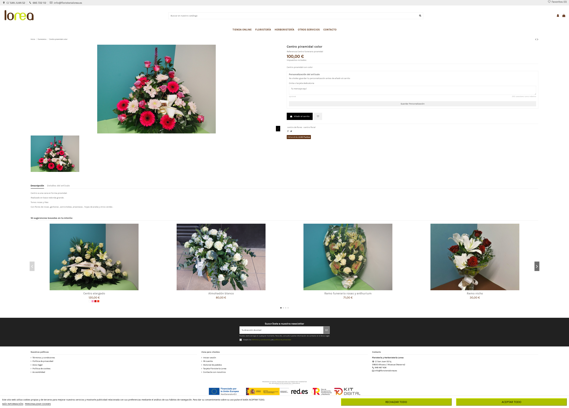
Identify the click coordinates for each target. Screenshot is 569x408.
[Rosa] (93, 301)
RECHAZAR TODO (396, 402)
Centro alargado (94, 293)
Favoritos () (559, 1)
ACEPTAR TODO (511, 402)
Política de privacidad (42, 361)
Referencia (292, 51)
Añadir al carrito (302, 116)
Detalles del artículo (58, 185)
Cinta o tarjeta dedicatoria (301, 83)
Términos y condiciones (43, 357)
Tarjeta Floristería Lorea (214, 368)
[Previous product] (536, 39)
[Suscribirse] (326, 330)
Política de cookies (41, 368)
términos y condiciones (261, 340)
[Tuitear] (291, 131)
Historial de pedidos (212, 365)
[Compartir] (288, 131)
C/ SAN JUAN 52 (16, 2)
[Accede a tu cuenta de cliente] (558, 15)
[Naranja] (98, 301)
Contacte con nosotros (214, 372)
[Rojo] (95, 301)
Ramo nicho (475, 293)
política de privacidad (282, 340)
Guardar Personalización (413, 104)
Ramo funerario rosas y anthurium (348, 293)
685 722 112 (40, 2)
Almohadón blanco (221, 293)
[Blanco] (90, 301)
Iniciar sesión (209, 357)
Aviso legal (37, 365)
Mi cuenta (208, 361)
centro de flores (294, 127)
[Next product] (537, 39)
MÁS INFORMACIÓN (12, 403)
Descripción (37, 185)
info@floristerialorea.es (68, 2)
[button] (242, 29)
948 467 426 (380, 367)
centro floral (309, 127)
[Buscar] (420, 15)
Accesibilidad (38, 372)
